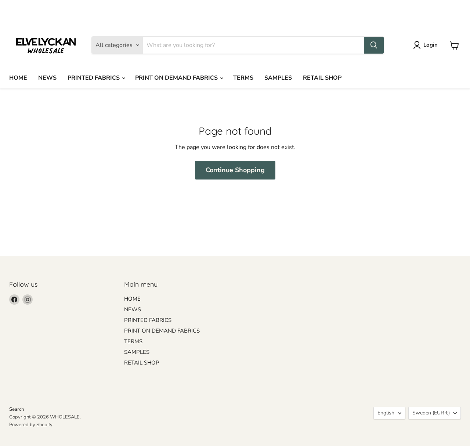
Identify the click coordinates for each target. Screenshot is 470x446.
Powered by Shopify (31, 424)
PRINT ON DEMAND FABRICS (177, 78)
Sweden (437, 9)
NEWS (47, 78)
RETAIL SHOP (322, 78)
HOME (18, 78)
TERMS (243, 78)
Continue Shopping (235, 170)
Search (16, 409)
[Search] (374, 45)
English (392, 9)
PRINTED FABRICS (94, 78)
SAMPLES (278, 78)
